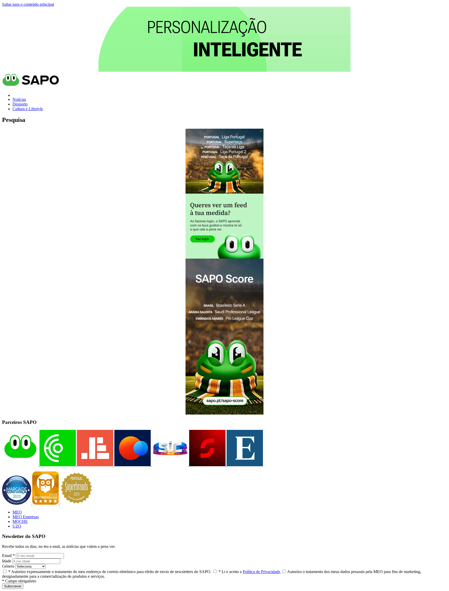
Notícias (19, 99)
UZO (16, 526)
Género (8, 566)
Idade (6, 561)
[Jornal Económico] (94, 465)
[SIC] (169, 465)
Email (8, 555)
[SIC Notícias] (207, 465)
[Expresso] (244, 465)
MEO (17, 512)
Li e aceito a (250, 571)
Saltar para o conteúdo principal (28, 4)
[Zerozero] (132, 465)
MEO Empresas (25, 517)
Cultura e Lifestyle (27, 109)
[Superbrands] (76, 503)
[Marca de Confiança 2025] (17, 503)
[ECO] (57, 465)
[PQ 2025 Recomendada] (46, 503)
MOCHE (20, 521)
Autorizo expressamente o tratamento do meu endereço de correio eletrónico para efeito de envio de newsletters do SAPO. (109, 571)
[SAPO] (20, 465)
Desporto (20, 104)
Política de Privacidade (262, 571)
